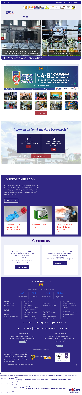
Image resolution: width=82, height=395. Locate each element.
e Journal (71, 314)
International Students (49, 316)
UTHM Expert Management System (50, 323)
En (8, 2)
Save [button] (13, 391)
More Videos (11, 200)
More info (41, 113)
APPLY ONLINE (47, 312)
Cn (11, 2)
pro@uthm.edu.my (29, 340)
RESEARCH (65, 328)
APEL (68, 305)
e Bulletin (65, 314)
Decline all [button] (11, 378)
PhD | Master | (47, 318)
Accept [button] (3, 384)
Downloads (59, 2)
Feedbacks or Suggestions (42, 349)
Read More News (42, 156)
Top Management (9, 303)
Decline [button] (9, 384)
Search (70, 2)
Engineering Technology (49, 305)
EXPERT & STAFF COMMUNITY (46, 328)
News (69, 312)
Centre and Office (9, 305)
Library (65, 312)
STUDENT (28, 328)
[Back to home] (10, 12)
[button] (25, 16)
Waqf (65, 2)
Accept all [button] (3, 378)
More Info (23, 267)
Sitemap (75, 2)
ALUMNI (17, 328)
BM (5, 2)
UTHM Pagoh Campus (10, 310)
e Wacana (74, 312)
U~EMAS (28, 323)
